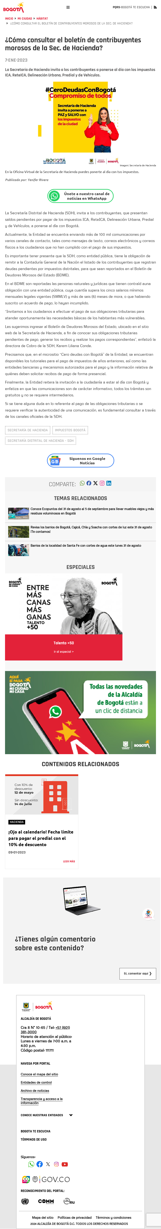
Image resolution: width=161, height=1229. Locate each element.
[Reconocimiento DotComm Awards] (46, 1201)
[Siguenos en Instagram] (56, 1164)
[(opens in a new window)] (102, 484)
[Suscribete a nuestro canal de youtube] (65, 1164)
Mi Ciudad (25, 18)
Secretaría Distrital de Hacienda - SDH (41, 440)
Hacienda (17, 822)
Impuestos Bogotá (70, 430)
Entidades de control (36, 1082)
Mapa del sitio (42, 1217)
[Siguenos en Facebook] (31, 1164)
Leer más (69, 861)
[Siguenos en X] (48, 1164)
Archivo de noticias (35, 1090)
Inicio (9, 18)
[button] (82, 484)
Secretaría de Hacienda (28, 430)
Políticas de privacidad (75, 1217)
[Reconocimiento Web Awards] (69, 1201)
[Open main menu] (68, 7)
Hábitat (42, 18)
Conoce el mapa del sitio (39, 1074)
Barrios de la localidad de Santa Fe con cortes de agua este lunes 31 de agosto (86, 545)
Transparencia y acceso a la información (42, 1101)
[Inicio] (13, 7)
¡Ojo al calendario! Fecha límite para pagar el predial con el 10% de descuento (40, 838)
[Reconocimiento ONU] (25, 1201)
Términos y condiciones (113, 1217)
